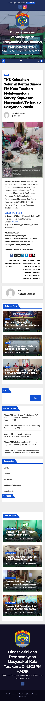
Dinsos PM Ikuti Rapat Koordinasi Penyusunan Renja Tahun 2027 (20, 584)
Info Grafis (8, 479)
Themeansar (22, 697)
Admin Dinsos (20, 113)
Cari (5, 390)
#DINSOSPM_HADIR (13, 213)
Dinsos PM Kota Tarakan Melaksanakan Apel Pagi (13, 263)
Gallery (7, 474)
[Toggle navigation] (21, 61)
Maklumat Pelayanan (12, 485)
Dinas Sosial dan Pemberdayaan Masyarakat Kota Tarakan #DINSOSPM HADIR (22, 662)
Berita (6, 74)
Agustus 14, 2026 (15, 588)
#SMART (15, 222)
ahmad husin (23, 329)
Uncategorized (10, 491)
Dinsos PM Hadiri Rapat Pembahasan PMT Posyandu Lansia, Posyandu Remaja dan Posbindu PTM (21, 417)
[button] (38, 61)
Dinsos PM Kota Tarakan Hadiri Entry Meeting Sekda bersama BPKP (21, 559)
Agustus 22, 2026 (15, 538)
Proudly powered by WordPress (16, 694)
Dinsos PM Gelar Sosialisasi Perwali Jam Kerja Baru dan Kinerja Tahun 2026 (22, 372)
